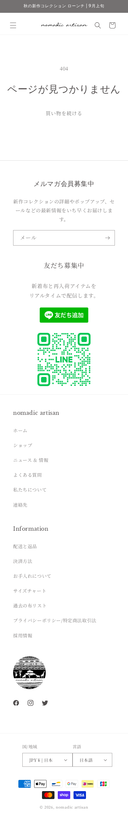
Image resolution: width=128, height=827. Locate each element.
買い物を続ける (64, 113)
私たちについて (30, 489)
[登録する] (107, 238)
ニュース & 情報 (30, 460)
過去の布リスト (30, 605)
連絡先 (20, 504)
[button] (13, 25)
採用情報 (22, 635)
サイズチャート (29, 590)
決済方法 (22, 561)
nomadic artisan (72, 807)
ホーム (20, 430)
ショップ (22, 445)
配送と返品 (25, 546)
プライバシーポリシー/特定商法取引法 (54, 620)
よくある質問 (27, 474)
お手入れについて (32, 576)
